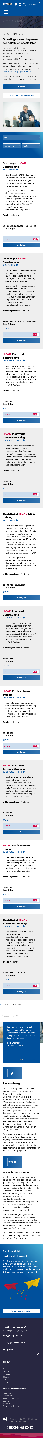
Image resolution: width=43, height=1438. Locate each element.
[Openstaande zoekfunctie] (24, 4)
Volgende (32, 1059)
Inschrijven (21, 245)
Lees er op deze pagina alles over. (18, 71)
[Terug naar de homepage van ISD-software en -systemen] (7, 4)
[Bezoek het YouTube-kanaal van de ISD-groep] (27, 1428)
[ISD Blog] (11, 1428)
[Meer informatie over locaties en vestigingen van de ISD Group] (15, 4)
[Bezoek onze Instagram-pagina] (22, 1428)
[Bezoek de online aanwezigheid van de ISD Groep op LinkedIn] (31, 1428)
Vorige (9, 1059)
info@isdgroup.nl (12, 1335)
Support (7, 1349)
